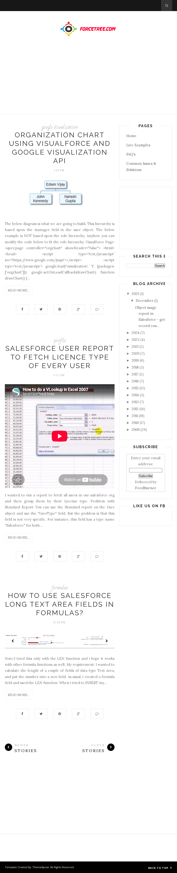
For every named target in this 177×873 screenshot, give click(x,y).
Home (131, 136)
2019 (135, 360)
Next (106, 640)
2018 (135, 367)
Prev (12, 640)
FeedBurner (145, 488)
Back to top (158, 868)
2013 (135, 402)
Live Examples (138, 145)
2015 (135, 388)
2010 (135, 422)
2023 (135, 339)
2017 (135, 374)
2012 (135, 409)
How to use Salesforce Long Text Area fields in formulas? (59, 604)
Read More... (18, 290)
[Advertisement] (88, 80)
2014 (135, 395)
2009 (136, 429)
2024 (135, 332)
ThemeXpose (40, 867)
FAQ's (131, 154)
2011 (135, 416)
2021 (135, 346)
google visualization (60, 127)
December (144, 300)
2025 (135, 293)
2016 (135, 381)
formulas (60, 588)
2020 (135, 353)
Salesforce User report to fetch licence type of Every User (59, 357)
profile (60, 340)
